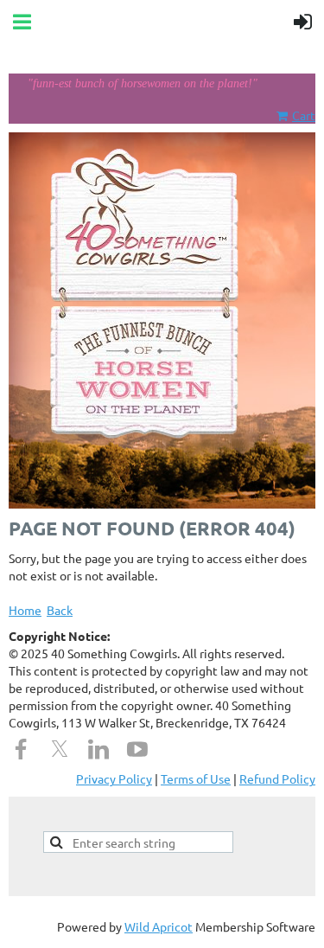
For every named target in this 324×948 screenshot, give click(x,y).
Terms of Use (196, 778)
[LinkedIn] (98, 749)
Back (60, 610)
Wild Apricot (158, 926)
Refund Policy (277, 778)
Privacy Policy (114, 778)
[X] (60, 749)
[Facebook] (21, 749)
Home (25, 610)
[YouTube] (137, 749)
